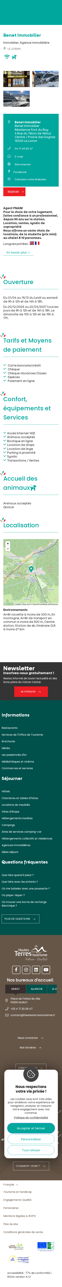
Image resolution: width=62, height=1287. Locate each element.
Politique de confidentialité (31, 1118)
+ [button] (8, 543)
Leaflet (18, 604)
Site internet (23, 164)
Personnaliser (31, 1139)
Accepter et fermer (31, 1128)
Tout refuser (31, 1150)
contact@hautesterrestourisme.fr (33, 1015)
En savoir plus (17, 252)
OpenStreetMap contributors (45, 604)
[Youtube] (46, 970)
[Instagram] (26, 970)
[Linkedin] (36, 970)
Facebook (19, 172)
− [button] (8, 548)
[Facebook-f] (16, 970)
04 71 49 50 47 (24, 148)
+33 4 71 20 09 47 (22, 1009)
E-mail (19, 156)
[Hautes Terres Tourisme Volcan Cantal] (12, 73)
